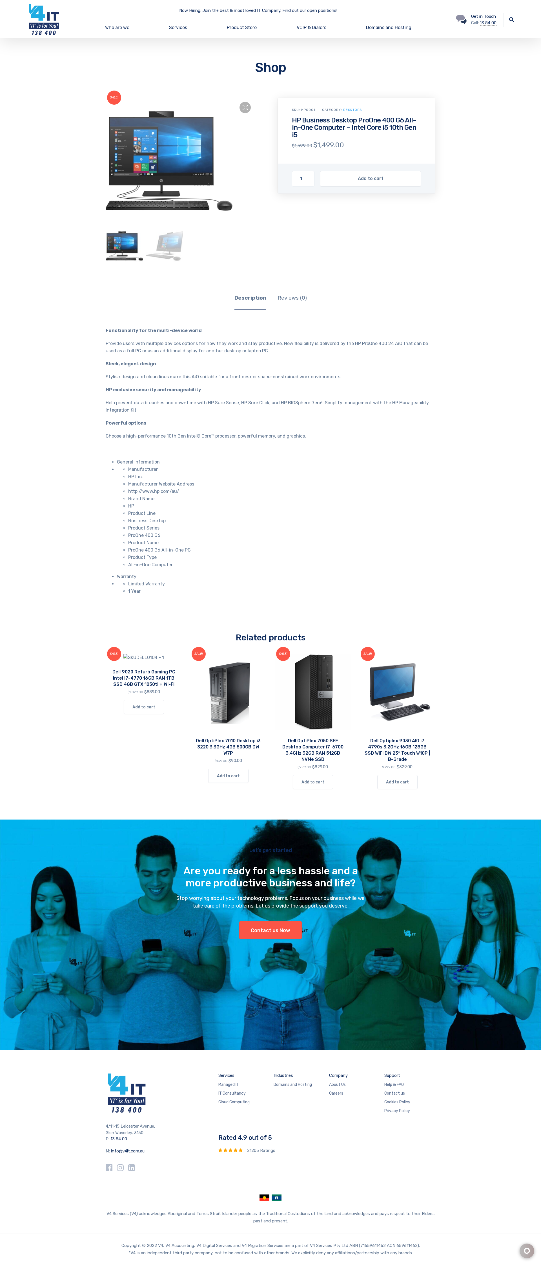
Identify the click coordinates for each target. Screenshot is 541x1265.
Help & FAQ (394, 1084)
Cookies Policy (397, 1102)
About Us (337, 1084)
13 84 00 (488, 22)
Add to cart (370, 178)
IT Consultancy (232, 1093)
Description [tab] (250, 298)
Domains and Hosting (388, 27)
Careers (336, 1093)
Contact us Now (270, 930)
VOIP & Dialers (311, 27)
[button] (245, 107)
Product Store (242, 27)
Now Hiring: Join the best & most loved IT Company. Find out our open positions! (258, 10)
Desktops (352, 110)
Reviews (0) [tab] (292, 298)
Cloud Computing (234, 1102)
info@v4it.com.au (128, 1151)
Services (178, 27)
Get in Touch (483, 16)
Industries (283, 1075)
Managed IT (228, 1084)
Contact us (394, 1093)
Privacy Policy (397, 1110)
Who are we (117, 27)
